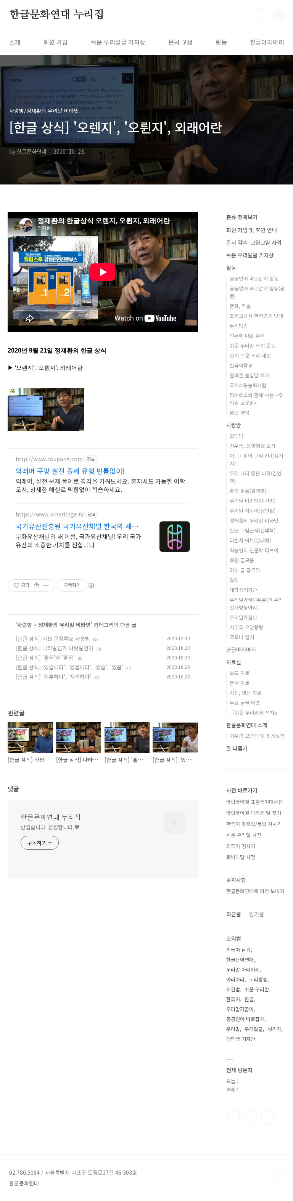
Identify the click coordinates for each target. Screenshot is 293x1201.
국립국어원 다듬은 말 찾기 (253, 812)
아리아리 (235, 979)
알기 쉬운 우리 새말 (250, 355)
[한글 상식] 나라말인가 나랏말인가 (54, 648)
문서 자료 (240, 682)
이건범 (233, 989)
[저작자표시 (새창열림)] (90, 585)
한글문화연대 (240, 959)
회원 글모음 (242, 560)
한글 (249, 999)
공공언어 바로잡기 (245, 1019)
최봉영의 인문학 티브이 (254, 550)
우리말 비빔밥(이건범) (252, 500)
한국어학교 (241, 365)
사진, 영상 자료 (246, 692)
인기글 (256, 914)
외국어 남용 (238, 949)
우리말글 (254, 1029)
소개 (15, 42)
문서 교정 (180, 42)
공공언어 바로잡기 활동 (254, 278)
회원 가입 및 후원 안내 (251, 230)
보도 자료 (240, 673)
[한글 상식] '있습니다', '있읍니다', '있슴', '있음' (69, 667)
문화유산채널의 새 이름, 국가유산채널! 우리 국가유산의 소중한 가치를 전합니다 (78, 540)
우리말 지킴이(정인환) (252, 510)
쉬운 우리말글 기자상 (118, 42)
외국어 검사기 (240, 846)
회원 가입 (55, 42)
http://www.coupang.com (49, 459)
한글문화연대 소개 (246, 725)
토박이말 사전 (240, 857)
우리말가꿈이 (243, 617)
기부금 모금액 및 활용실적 (257, 735)
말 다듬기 (237, 748)
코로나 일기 (242, 637)
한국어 (233, 999)
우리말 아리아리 (243, 969)
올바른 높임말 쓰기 (249, 375)
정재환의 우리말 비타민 (64, 625)
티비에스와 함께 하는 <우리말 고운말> (256, 398)
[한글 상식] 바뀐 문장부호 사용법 (53, 638)
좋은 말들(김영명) (248, 490)
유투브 (268, 1117)
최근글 (233, 914)
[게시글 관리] (46, 585)
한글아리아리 (267, 42)
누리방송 (239, 325)
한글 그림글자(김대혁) (252, 530)
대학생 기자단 (240, 1038)
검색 (260, 15)
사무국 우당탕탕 (246, 627)
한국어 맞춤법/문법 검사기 (254, 823)
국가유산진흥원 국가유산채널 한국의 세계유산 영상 (77, 526)
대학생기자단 (243, 589)
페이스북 (233, 1117)
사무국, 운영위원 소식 (252, 445)
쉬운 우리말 (257, 989)
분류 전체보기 (242, 217)
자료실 (233, 662)
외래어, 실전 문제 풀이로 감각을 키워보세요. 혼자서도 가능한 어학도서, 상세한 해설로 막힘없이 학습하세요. (100, 485)
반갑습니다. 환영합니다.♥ (50, 827)
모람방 (236, 435)
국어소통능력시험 (248, 385)
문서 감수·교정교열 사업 (254, 242)
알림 (234, 580)
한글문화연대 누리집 (56, 15)
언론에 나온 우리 (247, 335)
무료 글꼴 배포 (245, 702)
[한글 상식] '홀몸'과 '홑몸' (45, 657)
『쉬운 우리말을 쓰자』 (254, 712)
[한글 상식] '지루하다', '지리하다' (53, 676)
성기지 (274, 1029)
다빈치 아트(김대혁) (250, 540)
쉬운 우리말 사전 (243, 835)
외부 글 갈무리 (245, 570)
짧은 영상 (240, 412)
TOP (278, 1175)
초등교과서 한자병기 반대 (256, 315)
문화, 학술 (240, 305)
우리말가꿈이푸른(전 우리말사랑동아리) (256, 603)
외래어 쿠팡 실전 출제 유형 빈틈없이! (70, 470)
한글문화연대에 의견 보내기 (255, 891)
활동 (221, 42)
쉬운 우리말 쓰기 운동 (252, 345)
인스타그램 (251, 1117)
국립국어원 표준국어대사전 (254, 801)
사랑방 (24, 625)
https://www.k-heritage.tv (50, 514)
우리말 (233, 1029)
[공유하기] (36, 585)
